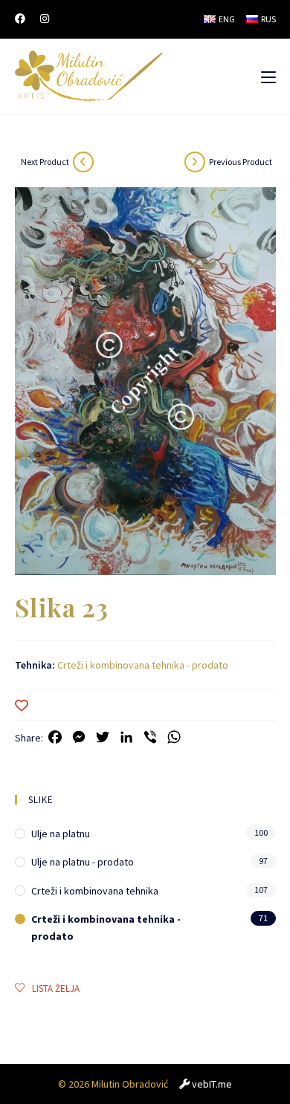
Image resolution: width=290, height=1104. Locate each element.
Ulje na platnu (60, 833)
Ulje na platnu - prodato (82, 861)
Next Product (45, 161)
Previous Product (240, 161)
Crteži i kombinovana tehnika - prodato (142, 665)
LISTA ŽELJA (56, 988)
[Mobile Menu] (268, 76)
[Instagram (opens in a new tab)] (45, 18)
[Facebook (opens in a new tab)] (24, 18)
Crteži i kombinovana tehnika (94, 890)
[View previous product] (194, 162)
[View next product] (83, 162)
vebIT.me (212, 1084)
